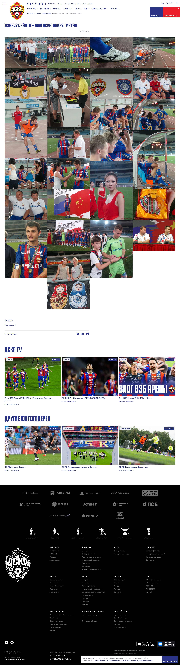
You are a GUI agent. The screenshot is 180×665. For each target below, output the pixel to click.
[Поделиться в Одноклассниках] (87, 334)
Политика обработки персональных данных (129, 650)
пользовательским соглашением (106, 660)
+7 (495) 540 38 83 (58, 656)
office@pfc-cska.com (60, 659)
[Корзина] (177, 3)
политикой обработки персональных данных (136, 660)
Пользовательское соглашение (125, 653)
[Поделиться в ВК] (78, 334)
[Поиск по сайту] (163, 3)
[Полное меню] (4, 3)
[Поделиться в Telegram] (82, 334)
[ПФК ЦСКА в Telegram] (12, 643)
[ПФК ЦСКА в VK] (7, 643)
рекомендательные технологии (15, 659)
